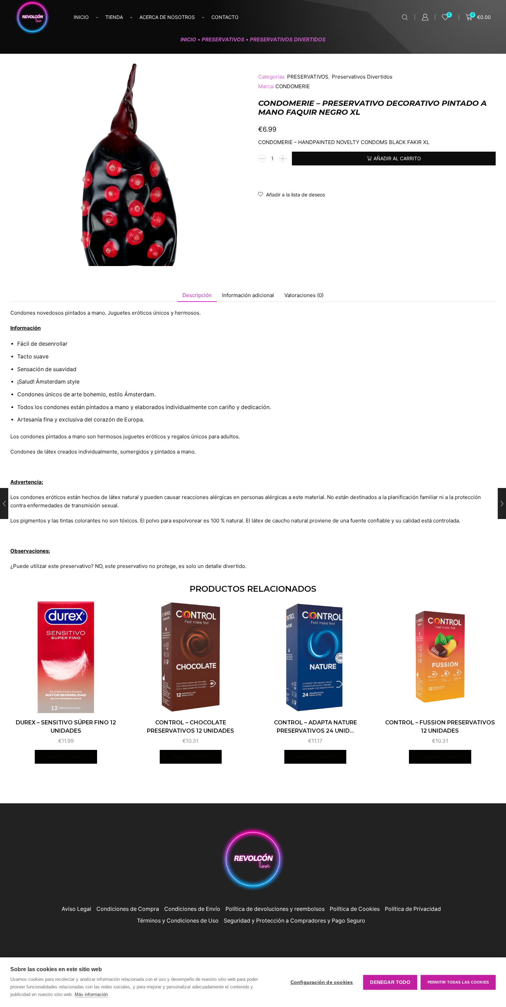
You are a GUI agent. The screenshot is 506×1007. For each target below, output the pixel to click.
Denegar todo (390, 982)
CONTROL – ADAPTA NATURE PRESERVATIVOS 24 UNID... (315, 726)
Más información (91, 994)
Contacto (225, 17)
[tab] (197, 295)
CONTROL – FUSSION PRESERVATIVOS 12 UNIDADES (440, 726)
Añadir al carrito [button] (65, 756)
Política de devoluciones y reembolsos (275, 909)
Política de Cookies (355, 909)
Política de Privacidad (413, 909)
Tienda (114, 17)
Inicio (81, 17)
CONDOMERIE (292, 86)
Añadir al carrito (397, 158)
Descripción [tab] (197, 295)
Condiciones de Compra (127, 909)
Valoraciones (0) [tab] (304, 295)
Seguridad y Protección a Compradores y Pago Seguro (294, 920)
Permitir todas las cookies (458, 982)
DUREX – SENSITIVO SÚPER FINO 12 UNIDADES (66, 726)
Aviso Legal (76, 909)
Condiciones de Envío (192, 909)
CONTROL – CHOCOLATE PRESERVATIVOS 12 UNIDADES (190, 726)
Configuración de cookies (322, 982)
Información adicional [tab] (248, 295)
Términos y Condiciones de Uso (178, 920)
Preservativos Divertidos (288, 39)
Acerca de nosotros (167, 17)
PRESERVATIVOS (223, 39)
